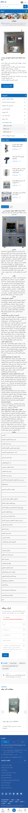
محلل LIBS (5, 119)
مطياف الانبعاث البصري (8, 99)
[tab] (5, 741)
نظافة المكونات (13, 663)
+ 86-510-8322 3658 (8, 754)
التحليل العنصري (6, 109)
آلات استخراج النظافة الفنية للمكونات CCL (18, 181)
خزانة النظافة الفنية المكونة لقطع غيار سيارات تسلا (13, 619)
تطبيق (18, 799)
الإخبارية (21, 801)
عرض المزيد (15, 149)
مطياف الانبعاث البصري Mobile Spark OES (17, 145)
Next (25, 712)
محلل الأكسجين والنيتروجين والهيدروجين (10, 780)
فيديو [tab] (11, 206)
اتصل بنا (3, 803)
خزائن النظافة (6, 128)
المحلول (11, 801)
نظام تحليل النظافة (7, 125)
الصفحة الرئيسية (6, 23)
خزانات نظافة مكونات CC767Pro (10, 721)
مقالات (8, 803)
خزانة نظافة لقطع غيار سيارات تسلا (10, 665)
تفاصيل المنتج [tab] (5, 206)
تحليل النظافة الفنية (15, 23)
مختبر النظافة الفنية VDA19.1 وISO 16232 (19, 193)
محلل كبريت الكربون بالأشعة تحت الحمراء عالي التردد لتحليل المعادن (19, 170)
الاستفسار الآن (6, 86)
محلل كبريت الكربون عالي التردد (8, 772)
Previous (3, 712)
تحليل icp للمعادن (5, 785)
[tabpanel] (14, 751)
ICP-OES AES (6, 115)
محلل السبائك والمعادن (6, 777)
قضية (16, 801)
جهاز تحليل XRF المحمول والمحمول (18, 157)
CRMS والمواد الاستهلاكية (8, 135)
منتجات (12, 799)
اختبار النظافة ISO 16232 (7, 767)
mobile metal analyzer (8, 102)
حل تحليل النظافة (7, 131)
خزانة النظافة (22, 663)
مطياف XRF (5, 112)
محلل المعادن (4, 770)
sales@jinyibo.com (16, 757)
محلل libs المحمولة (6, 782)
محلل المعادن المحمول (6, 787)
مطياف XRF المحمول (7, 105)
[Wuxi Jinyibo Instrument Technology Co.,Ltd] (3, 2)
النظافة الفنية (5, 668)
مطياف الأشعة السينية (6, 775)
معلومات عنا (4, 801)
